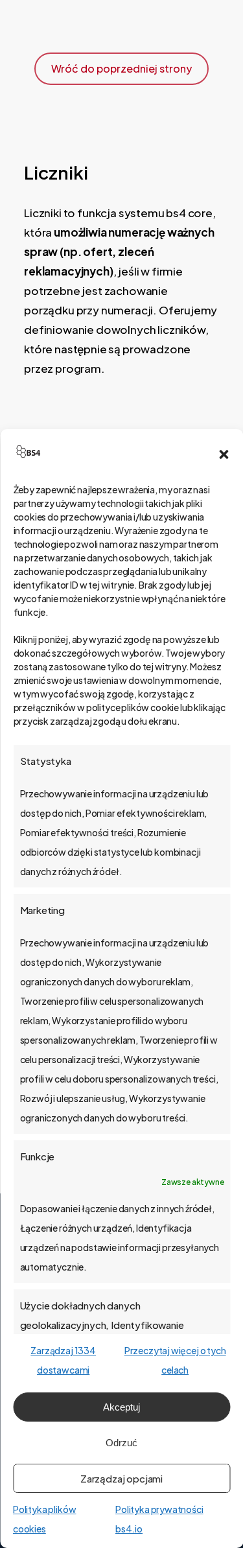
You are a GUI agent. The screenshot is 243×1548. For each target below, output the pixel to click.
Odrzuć (121, 1442)
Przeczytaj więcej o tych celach (175, 1360)
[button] (223, 454)
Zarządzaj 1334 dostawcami (63, 1360)
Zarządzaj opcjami (121, 1478)
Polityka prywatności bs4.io (159, 1518)
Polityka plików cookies (44, 1518)
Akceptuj (121, 1407)
